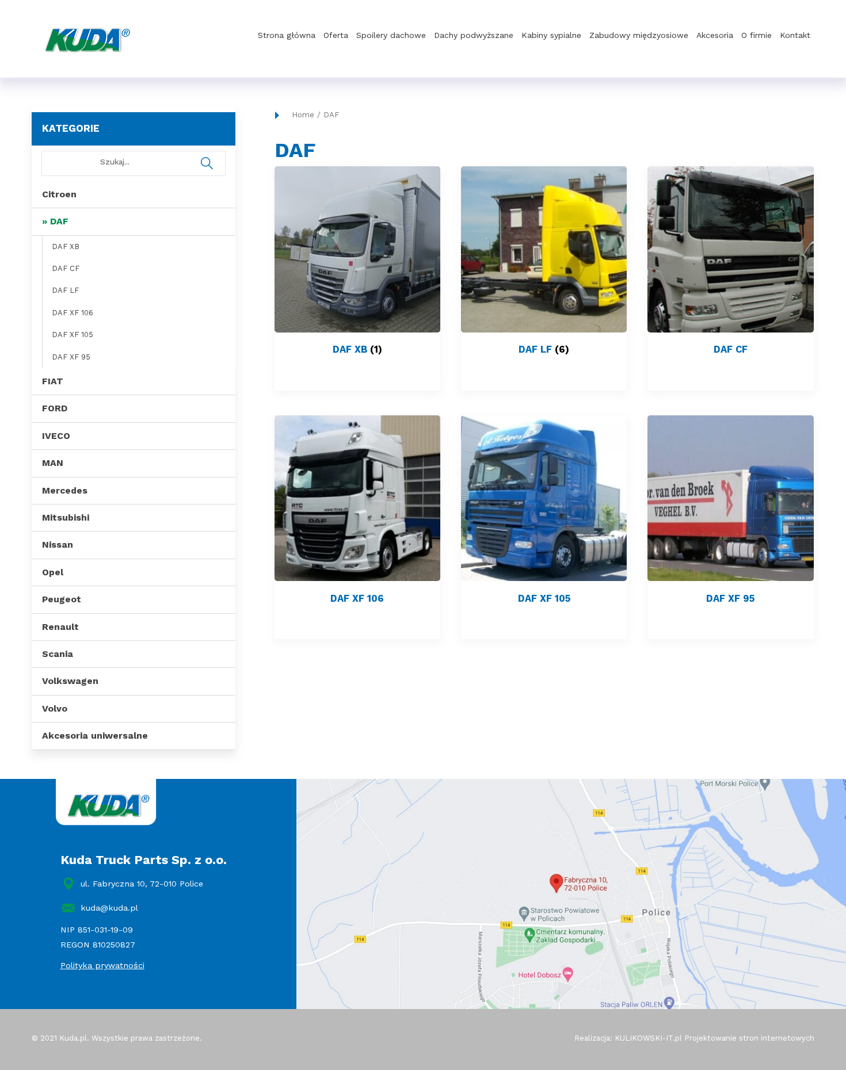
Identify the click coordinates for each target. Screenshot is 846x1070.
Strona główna (286, 35)
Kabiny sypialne (551, 35)
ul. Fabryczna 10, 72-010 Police (142, 883)
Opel (52, 572)
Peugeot (61, 599)
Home (303, 114)
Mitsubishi (65, 517)
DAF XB (65, 246)
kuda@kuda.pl (109, 907)
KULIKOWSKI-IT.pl (648, 1038)
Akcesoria (714, 35)
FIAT (52, 381)
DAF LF (65, 290)
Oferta (335, 35)
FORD (54, 408)
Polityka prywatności (102, 965)
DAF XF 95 (71, 357)
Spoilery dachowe (391, 35)
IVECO (56, 435)
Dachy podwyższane (473, 35)
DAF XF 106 (72, 312)
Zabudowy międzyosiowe (638, 35)
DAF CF (65, 268)
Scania (57, 653)
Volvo (54, 708)
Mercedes (64, 490)
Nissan (57, 544)
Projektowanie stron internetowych (749, 1038)
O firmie (756, 35)
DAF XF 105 (72, 334)
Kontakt (795, 35)
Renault (60, 626)
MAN (52, 462)
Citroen (59, 194)
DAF (59, 221)
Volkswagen (70, 680)
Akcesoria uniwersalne (95, 735)
